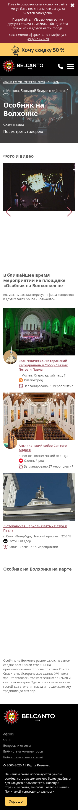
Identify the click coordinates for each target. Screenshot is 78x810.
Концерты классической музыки (22, 66)
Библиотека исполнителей (23, 757)
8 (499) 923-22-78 (47, 37)
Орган (8, 740)
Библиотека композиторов (23, 751)
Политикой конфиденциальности (29, 791)
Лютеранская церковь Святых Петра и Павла (35, 528)
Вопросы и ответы (17, 745)
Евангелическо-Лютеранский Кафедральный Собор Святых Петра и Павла (43, 365)
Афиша (8, 734)
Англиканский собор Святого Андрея (43, 447)
